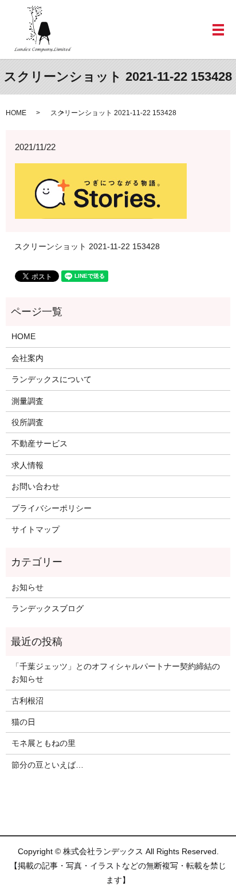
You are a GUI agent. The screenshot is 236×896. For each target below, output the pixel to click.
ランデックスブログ (47, 608)
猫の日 (23, 721)
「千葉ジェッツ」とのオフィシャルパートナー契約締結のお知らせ (115, 672)
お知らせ (27, 587)
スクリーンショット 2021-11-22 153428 (87, 246)
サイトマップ (35, 529)
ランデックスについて (51, 379)
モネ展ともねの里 (43, 743)
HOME (16, 113)
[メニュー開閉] (218, 30)
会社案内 (27, 358)
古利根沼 (27, 700)
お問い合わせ (35, 486)
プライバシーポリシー (51, 508)
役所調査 (27, 422)
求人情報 (27, 465)
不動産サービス (39, 443)
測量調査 (27, 401)
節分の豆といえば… (47, 764)
